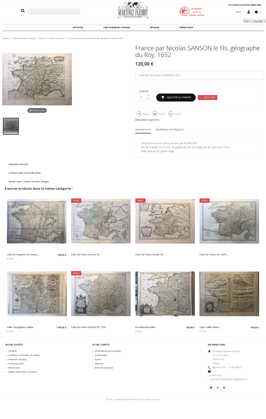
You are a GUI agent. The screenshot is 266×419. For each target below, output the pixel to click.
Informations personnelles (107, 350)
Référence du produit (170, 129)
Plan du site (14, 367)
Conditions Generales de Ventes (24, 355)
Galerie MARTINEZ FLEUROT (22, 371)
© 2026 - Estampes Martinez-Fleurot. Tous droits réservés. (133, 399)
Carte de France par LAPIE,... (214, 254)
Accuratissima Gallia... (146, 327)
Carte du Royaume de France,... (23, 254)
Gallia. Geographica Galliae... (21, 327)
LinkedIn (224, 387)
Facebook (211, 387)
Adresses (99, 363)
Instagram (217, 387)
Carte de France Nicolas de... (150, 254)
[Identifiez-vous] (248, 12)
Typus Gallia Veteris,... (210, 327)
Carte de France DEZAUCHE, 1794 (88, 327)
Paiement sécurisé (17, 359)
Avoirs (97, 359)
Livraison (12, 350)
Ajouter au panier (176, 97)
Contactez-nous (16, 363)
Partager (146, 114)
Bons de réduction (103, 367)
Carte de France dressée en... (86, 254)
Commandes (101, 355)
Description (143, 129)
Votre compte (100, 344)
